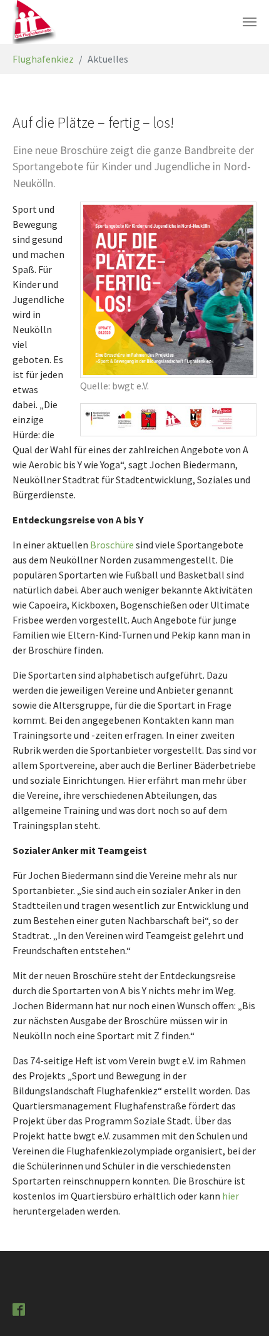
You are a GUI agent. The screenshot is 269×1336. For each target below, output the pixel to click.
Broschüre (113, 544)
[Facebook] (20, 1308)
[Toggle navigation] (249, 22)
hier (230, 1196)
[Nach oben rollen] (241, 1308)
